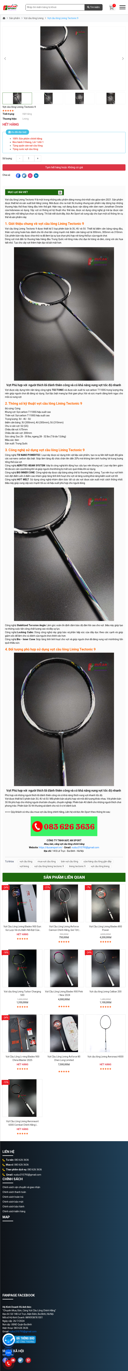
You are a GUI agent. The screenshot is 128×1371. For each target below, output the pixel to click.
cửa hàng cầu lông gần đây (98, 861)
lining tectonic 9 (77, 866)
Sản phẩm (14, 18)
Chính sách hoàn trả (12, 1197)
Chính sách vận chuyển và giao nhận (21, 1187)
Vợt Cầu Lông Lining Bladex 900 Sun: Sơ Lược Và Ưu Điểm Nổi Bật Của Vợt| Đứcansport (23, 930)
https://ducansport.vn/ (50, 847)
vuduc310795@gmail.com (85, 847)
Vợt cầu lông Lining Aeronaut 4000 (106, 1056)
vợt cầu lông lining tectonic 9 (49, 866)
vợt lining (24, 866)
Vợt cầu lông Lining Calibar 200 (106, 991)
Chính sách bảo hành (13, 1206)
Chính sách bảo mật (12, 1201)
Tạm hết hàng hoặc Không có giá (64, 167)
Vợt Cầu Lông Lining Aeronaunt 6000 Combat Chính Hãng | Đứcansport (22, 1125)
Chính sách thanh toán (14, 1192)
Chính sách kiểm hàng (13, 1211)
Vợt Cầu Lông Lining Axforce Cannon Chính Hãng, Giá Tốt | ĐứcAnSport (64, 930)
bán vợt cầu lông (69, 861)
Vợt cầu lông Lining (34, 18)
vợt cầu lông (26, 861)
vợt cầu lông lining (100, 866)
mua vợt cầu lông (47, 861)
